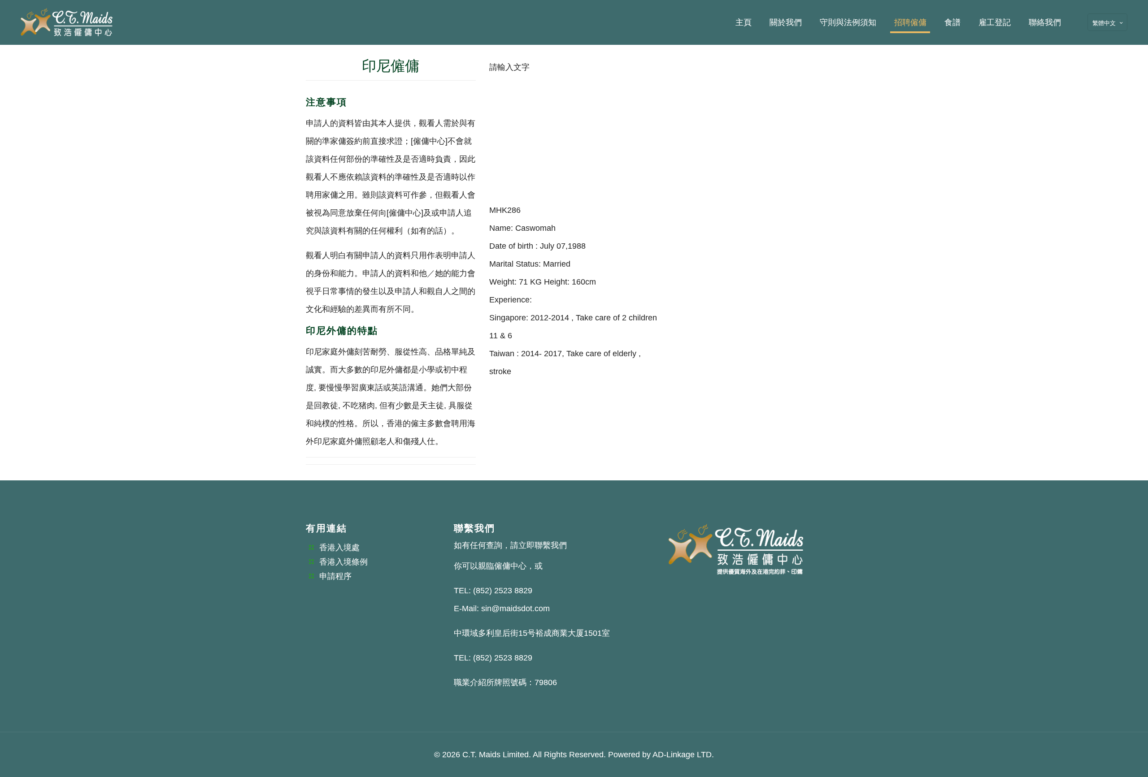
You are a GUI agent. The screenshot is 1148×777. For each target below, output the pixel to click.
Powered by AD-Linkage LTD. (661, 754)
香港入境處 (339, 547)
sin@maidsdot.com (515, 608)
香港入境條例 (343, 561)
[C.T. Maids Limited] (67, 22)
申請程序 (335, 576)
